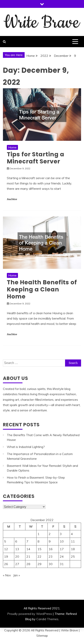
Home (12, 147)
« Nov (7, 575)
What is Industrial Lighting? (26, 447)
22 (39, 556)
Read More (12, 199)
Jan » (16, 575)
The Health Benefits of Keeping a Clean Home (42, 289)
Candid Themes (47, 619)
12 (6, 549)
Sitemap (42, 635)
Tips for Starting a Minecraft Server (35, 158)
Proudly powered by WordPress (29, 614)
